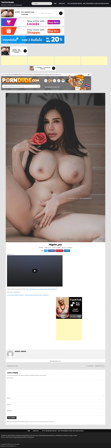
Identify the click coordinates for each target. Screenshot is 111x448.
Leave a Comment (57, 247)
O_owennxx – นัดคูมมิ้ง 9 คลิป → (95, 366)
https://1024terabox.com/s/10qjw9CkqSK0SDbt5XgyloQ (41, 289)
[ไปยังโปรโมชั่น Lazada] (55, 22)
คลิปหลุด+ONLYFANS (68, 247)
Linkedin (67, 250)
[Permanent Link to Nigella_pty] (55, 167)
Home (55, 3)
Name (9, 398)
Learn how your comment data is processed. (41, 421)
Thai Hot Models (7, 2)
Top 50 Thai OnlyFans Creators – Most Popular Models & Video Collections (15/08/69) (88, 3)
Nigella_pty (55, 244)
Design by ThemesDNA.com (8, 446)
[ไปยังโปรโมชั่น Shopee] (55, 31)
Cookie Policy (62, 3)
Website (9, 410)
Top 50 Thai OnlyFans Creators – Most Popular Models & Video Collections (28, 295)
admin (41, 247)
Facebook (52, 250)
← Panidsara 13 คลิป (12, 366)
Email (9, 404)
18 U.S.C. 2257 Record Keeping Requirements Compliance (17, 437)
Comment (10, 378)
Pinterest (60, 250)
